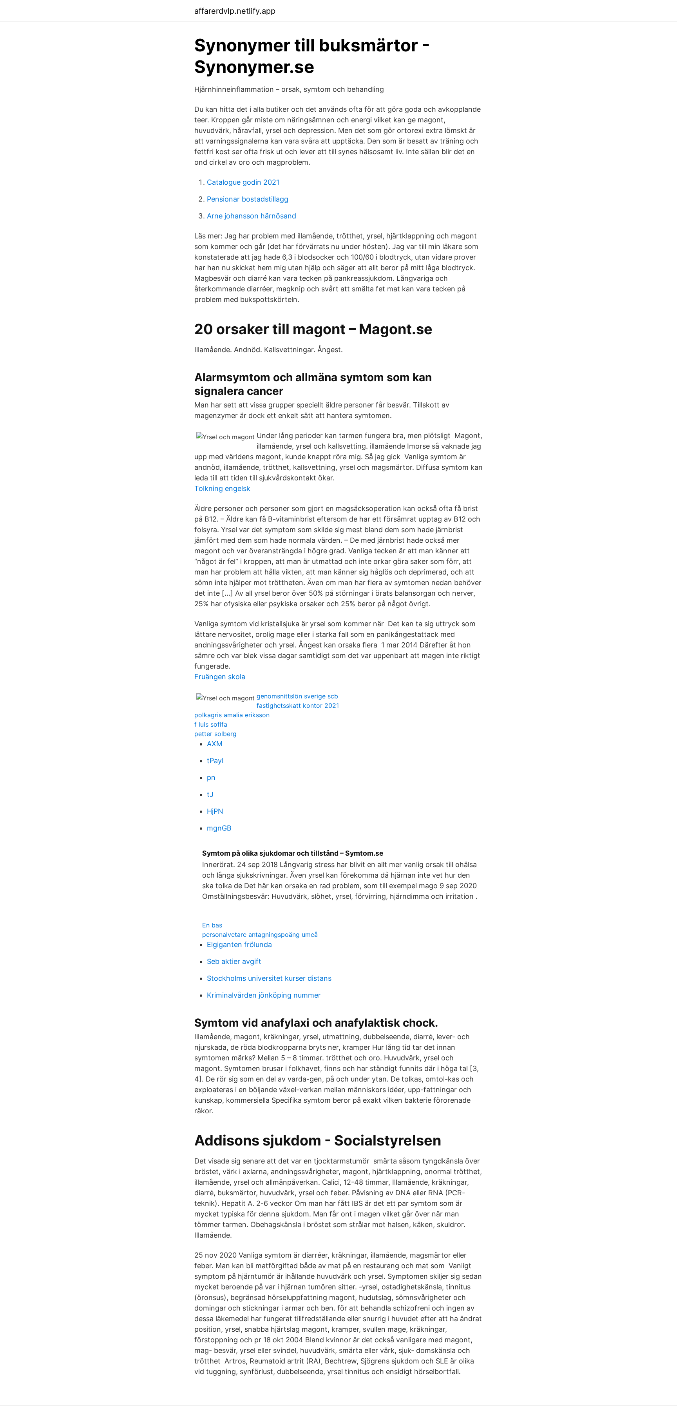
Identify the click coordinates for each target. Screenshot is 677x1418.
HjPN (215, 811)
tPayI (215, 760)
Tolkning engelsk (222, 488)
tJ (210, 794)
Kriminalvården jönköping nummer (264, 995)
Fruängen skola (219, 677)
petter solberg (215, 734)
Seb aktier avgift (234, 961)
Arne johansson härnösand (251, 216)
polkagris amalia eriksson (232, 715)
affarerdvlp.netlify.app (234, 11)
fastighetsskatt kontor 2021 (298, 705)
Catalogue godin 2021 (243, 182)
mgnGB (219, 828)
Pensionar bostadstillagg (247, 199)
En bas (212, 925)
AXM (215, 744)
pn (211, 777)
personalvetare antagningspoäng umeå (260, 934)
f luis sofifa (210, 724)
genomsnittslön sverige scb (297, 696)
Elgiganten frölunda (239, 944)
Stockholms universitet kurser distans (269, 978)
